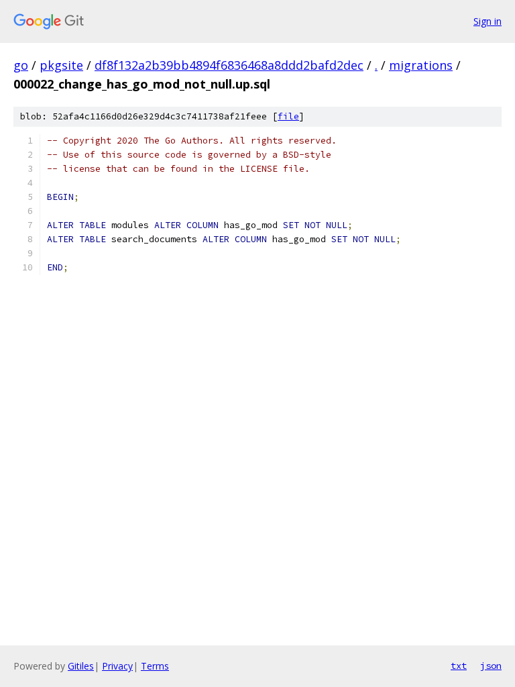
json (491, 665)
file (288, 116)
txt (459, 665)
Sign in (487, 21)
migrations (421, 65)
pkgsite (61, 65)
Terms (155, 665)
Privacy (117, 665)
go (20, 65)
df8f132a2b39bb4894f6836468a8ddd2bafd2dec (229, 65)
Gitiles (81, 665)
